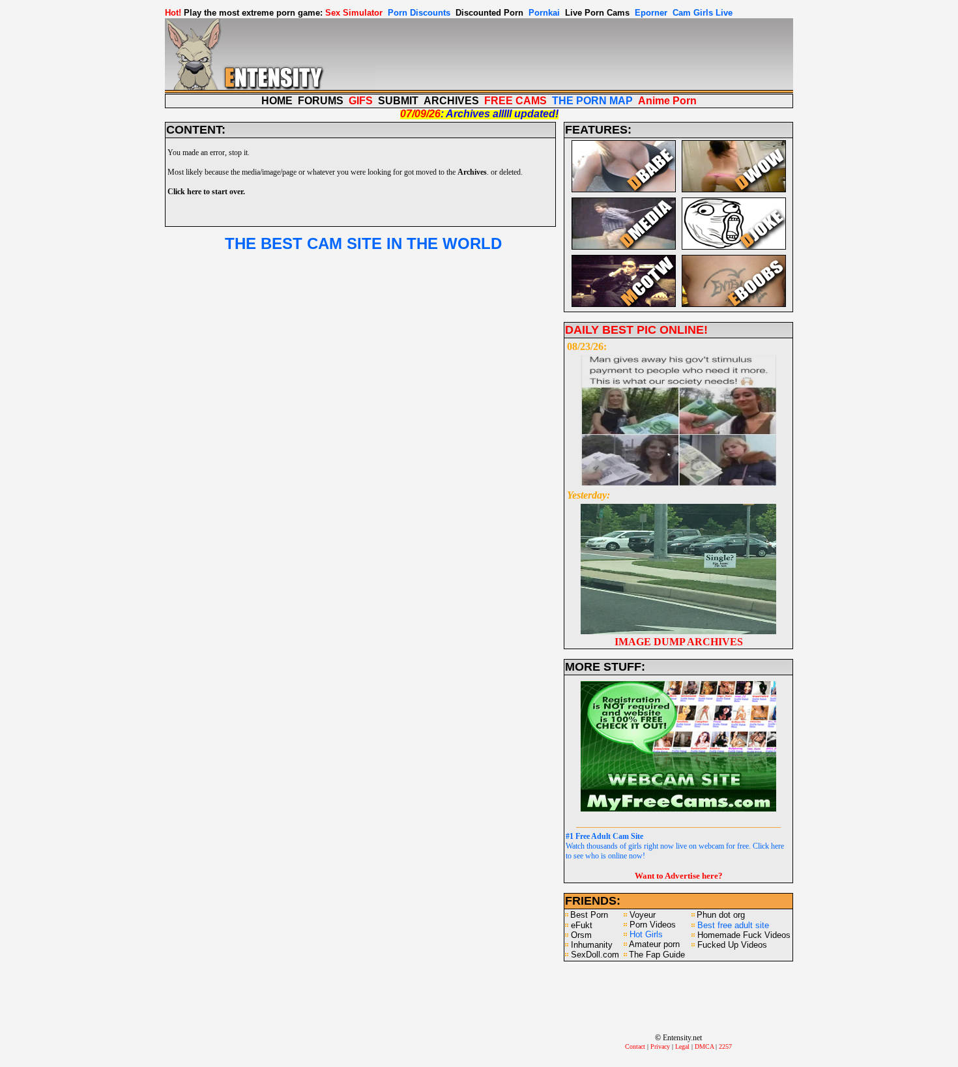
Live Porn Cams (597, 13)
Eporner (651, 13)
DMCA (704, 1046)
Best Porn (589, 915)
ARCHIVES (451, 100)
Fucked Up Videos (732, 945)
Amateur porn (654, 944)
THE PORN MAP (592, 100)
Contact (635, 1046)
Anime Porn (667, 100)
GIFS (361, 100)
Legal (682, 1046)
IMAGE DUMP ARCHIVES (679, 641)
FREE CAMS (515, 100)
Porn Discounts (419, 13)
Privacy (660, 1046)
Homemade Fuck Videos (744, 935)
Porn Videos (653, 924)
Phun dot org (721, 915)
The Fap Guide (657, 954)
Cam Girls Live (703, 13)
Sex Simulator (354, 13)
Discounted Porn (489, 13)
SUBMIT (398, 100)
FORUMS (320, 100)
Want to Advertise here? (679, 876)
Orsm (581, 935)
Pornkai (544, 13)
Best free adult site (733, 925)
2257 (725, 1046)
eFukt (581, 925)
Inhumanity (592, 945)
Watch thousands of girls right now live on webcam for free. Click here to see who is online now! (675, 846)
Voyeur (643, 915)
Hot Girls (646, 934)
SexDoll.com (595, 954)
